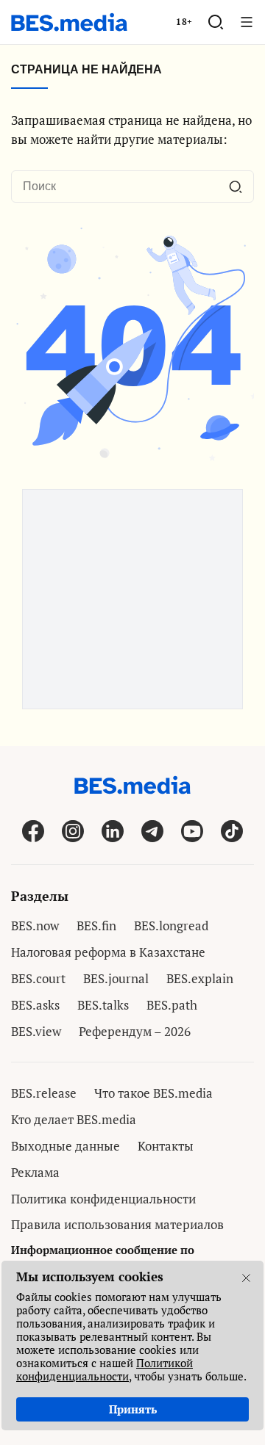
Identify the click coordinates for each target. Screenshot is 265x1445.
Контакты (166, 1145)
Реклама (35, 1172)
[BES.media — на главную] (69, 22)
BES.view (36, 1031)
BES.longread (171, 925)
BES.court (38, 978)
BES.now (35, 925)
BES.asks (35, 1004)
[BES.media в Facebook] (33, 830)
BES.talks (103, 1004)
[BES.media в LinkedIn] (113, 830)
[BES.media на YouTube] (192, 830)
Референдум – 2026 (135, 1031)
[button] (216, 22)
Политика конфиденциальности (103, 1198)
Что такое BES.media (153, 1092)
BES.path (171, 1004)
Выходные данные (65, 1145)
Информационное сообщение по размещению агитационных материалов (124, 1257)
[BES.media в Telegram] (152, 830)
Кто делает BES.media (73, 1119)
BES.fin (96, 925)
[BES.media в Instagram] (73, 830)
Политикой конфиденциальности (104, 1369)
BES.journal (116, 978)
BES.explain (199, 978)
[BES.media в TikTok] (232, 830)
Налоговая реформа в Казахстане (108, 952)
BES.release (44, 1092)
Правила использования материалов (117, 1224)
